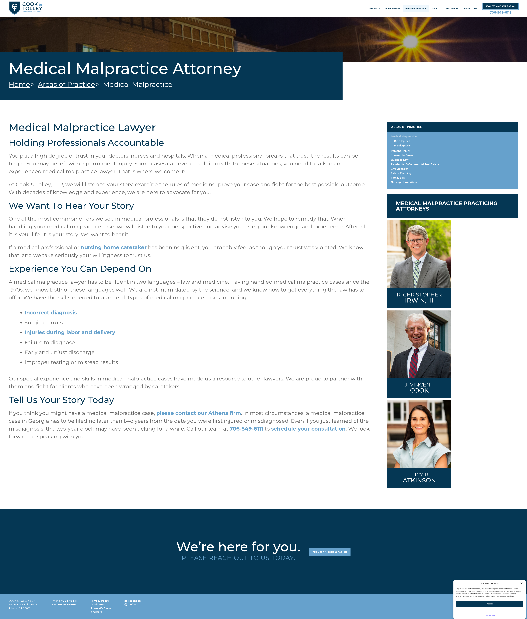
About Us (375, 8)
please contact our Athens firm (198, 413)
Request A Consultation (500, 6)
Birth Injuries (402, 141)
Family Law (398, 177)
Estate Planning (401, 173)
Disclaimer (98, 604)
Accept (490, 604)
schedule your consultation (308, 428)
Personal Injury (400, 150)
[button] (521, 583)
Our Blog (436, 8)
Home (19, 84)
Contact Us (470, 8)
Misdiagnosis (402, 145)
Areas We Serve (101, 608)
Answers (96, 612)
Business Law (400, 159)
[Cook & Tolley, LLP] (25, 11)
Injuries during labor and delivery (70, 332)
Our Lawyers (392, 8)
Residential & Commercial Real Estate (415, 164)
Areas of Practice (415, 8)
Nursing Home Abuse (404, 182)
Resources (452, 8)
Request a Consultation (330, 552)
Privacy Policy (489, 615)
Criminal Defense (402, 155)
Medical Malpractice (404, 136)
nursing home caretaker (114, 247)
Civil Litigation (400, 168)
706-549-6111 (500, 12)
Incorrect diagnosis (51, 312)
